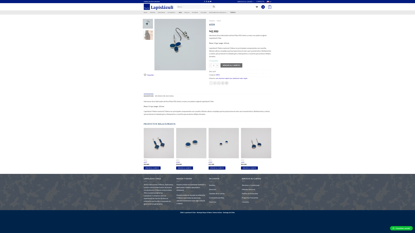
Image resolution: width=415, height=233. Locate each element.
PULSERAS (195, 12)
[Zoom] (157, 68)
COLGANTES (171, 12)
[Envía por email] (219, 83)
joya (231, 78)
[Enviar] (214, 7)
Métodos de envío (248, 189)
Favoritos (212, 202)
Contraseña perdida (216, 198)
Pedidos (212, 185)
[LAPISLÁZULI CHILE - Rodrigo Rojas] (158, 6)
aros (217, 78)
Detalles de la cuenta (216, 193)
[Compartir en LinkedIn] (226, 83)
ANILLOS (187, 12)
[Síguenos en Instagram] (206, 1)
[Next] (202, 44)
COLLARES (203, 12)
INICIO (145, 12)
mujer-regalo (243, 78)
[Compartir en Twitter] (215, 83)
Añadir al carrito (231, 65)
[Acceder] (263, 7)
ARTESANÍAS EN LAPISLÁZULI (217, 12)
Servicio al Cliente (245, 1)
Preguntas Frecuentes (250, 198)
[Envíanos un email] (208, 1)
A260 (178, 162)
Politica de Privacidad (250, 193)
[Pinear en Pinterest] (223, 83)
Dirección (212, 189)
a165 (242, 162)
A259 (210, 162)
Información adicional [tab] (164, 96)
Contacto (260, 1)
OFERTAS (152, 12)
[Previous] (158, 44)
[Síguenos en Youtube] (210, 1)
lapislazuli (236, 78)
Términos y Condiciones (250, 185)
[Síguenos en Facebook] (204, 1)
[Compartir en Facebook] (211, 83)
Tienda (212, 21)
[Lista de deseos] (257, 7)
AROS (180, 12)
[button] (401, 228)
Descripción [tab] (148, 96)
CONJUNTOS (161, 12)
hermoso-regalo (224, 78)
